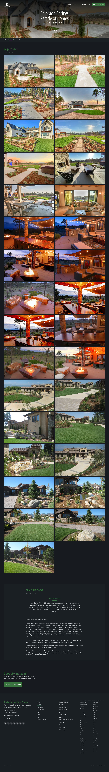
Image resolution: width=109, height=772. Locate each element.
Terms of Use (93, 765)
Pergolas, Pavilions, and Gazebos (66, 720)
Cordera (81, 729)
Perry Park (94, 724)
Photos (14, 39)
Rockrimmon (95, 737)
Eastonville (81, 731)
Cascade (81, 718)
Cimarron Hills (82, 727)
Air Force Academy (83, 702)
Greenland (82, 753)
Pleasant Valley (95, 733)
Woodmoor (95, 751)
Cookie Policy (103, 765)
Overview (10, 39)
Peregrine (94, 722)
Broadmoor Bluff (82, 714)
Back (6, 39)
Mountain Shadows (96, 710)
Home (38, 702)
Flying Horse (82, 739)
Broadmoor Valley (83, 716)
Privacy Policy (98, 765)
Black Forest (82, 708)
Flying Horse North (83, 741)
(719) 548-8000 (7, 718)
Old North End (95, 718)
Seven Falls (95, 741)
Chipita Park (82, 724)
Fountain (81, 747)
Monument (95, 708)
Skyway (94, 743)
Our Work (69, 4)
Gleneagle (81, 749)
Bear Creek (82, 706)
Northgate (94, 714)
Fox (8, 765)
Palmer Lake (95, 720)
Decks (60, 725)
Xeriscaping (61, 704)
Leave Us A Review (41, 720)
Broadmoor (82, 712)
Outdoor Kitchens (62, 715)
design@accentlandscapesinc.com (11, 715)
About (89, 4)
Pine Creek (95, 731)
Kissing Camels (95, 702)
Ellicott (81, 735)
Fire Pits (60, 712)
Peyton (94, 727)
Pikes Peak (94, 729)
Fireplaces (61, 717)
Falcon (81, 737)
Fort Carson (82, 745)
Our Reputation (83, 4)
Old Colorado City (96, 716)
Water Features (62, 727)
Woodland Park (95, 749)
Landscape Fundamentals (64, 702)
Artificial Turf (61, 730)
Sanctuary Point (95, 739)
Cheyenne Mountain (83, 722)
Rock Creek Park (95, 735)
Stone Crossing (95, 745)
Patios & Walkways (63, 709)
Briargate (81, 710)
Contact (38, 715)
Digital (10, 765)
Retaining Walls (62, 707)
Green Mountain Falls (83, 751)
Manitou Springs (95, 706)
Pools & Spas (61, 722)
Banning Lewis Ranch (83, 704)
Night (7, 765)
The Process (75, 4)
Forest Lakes (82, 743)
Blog (38, 717)
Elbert (81, 733)
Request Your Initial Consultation (12, 684)
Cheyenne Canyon (83, 720)
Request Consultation (99, 4)
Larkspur (94, 704)
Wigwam (94, 747)
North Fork (95, 712)
